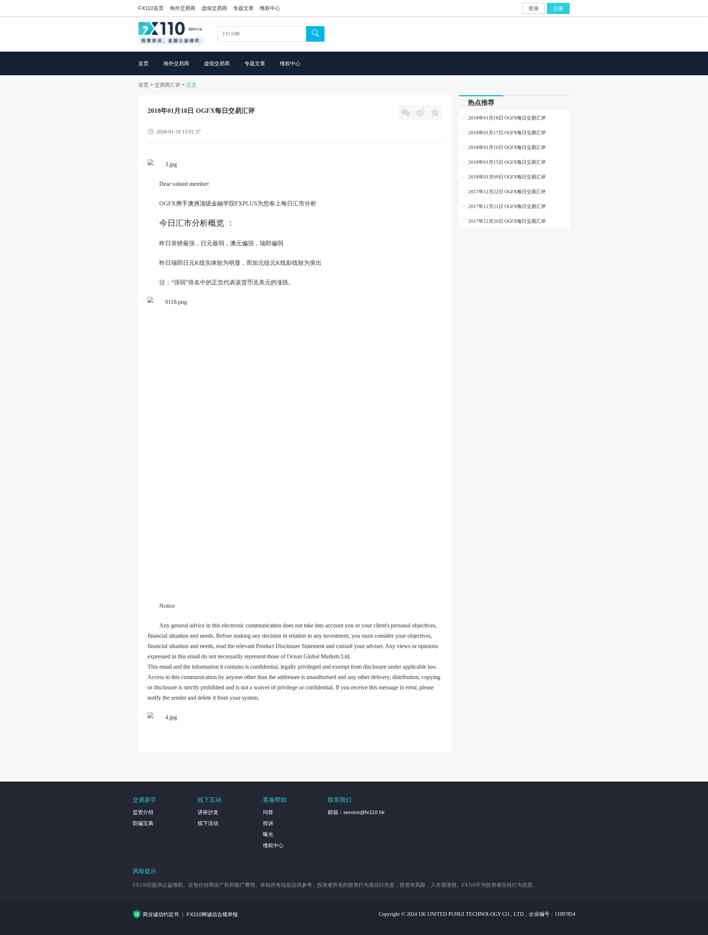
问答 (268, 812)
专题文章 (243, 8)
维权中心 (270, 8)
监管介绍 (143, 812)
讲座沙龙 (208, 812)
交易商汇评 (167, 85)
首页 (143, 85)
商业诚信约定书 (161, 914)
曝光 (268, 834)
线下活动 (208, 823)
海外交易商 (182, 8)
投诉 (268, 823)
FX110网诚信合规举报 (212, 914)
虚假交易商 (214, 8)
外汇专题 (697, 922)
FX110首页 (151, 8)
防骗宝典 (143, 823)
